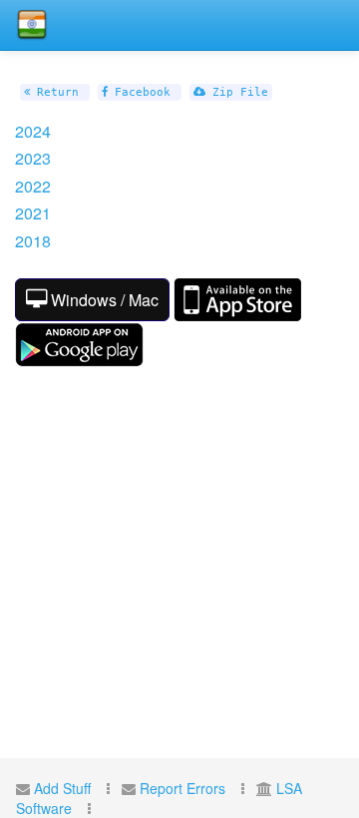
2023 (35, 158)
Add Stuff (62, 788)
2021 (35, 213)
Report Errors (182, 788)
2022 (35, 186)
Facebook (139, 92)
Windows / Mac (103, 299)
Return (54, 92)
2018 (35, 240)
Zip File (236, 92)
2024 (35, 131)
